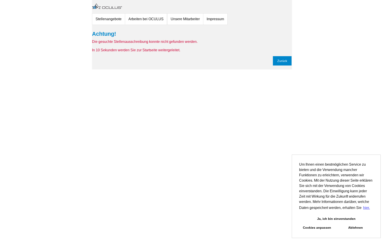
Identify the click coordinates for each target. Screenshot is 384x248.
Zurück (282, 61)
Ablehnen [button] (355, 227)
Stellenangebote (109, 19)
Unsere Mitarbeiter (185, 19)
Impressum (215, 19)
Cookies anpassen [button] (317, 227)
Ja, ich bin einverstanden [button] (336, 218)
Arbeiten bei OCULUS (146, 19)
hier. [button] (366, 208)
